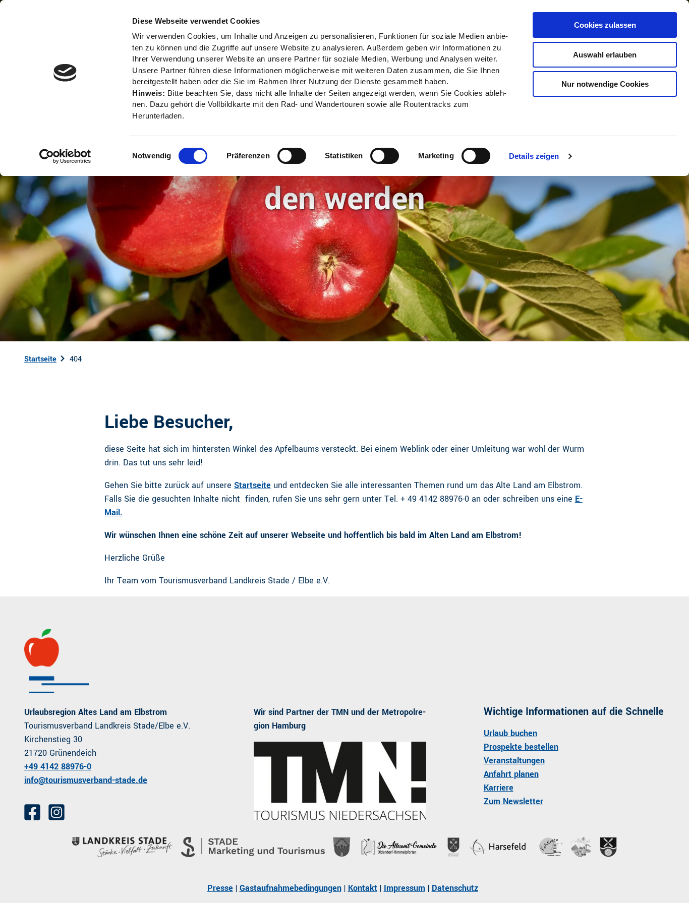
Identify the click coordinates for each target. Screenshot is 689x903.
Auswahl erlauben (605, 54)
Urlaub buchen (510, 733)
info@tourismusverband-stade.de (85, 780)
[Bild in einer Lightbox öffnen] (340, 781)
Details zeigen (534, 156)
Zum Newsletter (513, 801)
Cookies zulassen (605, 25)
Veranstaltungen (514, 760)
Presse (220, 888)
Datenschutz (455, 888)
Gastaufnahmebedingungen (290, 888)
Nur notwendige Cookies (605, 84)
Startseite (40, 359)
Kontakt (362, 888)
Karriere (498, 788)
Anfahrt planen (511, 774)
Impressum (404, 888)
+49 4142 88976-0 (57, 766)
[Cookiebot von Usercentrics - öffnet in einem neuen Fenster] (65, 156)
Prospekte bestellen (521, 747)
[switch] (291, 156)
